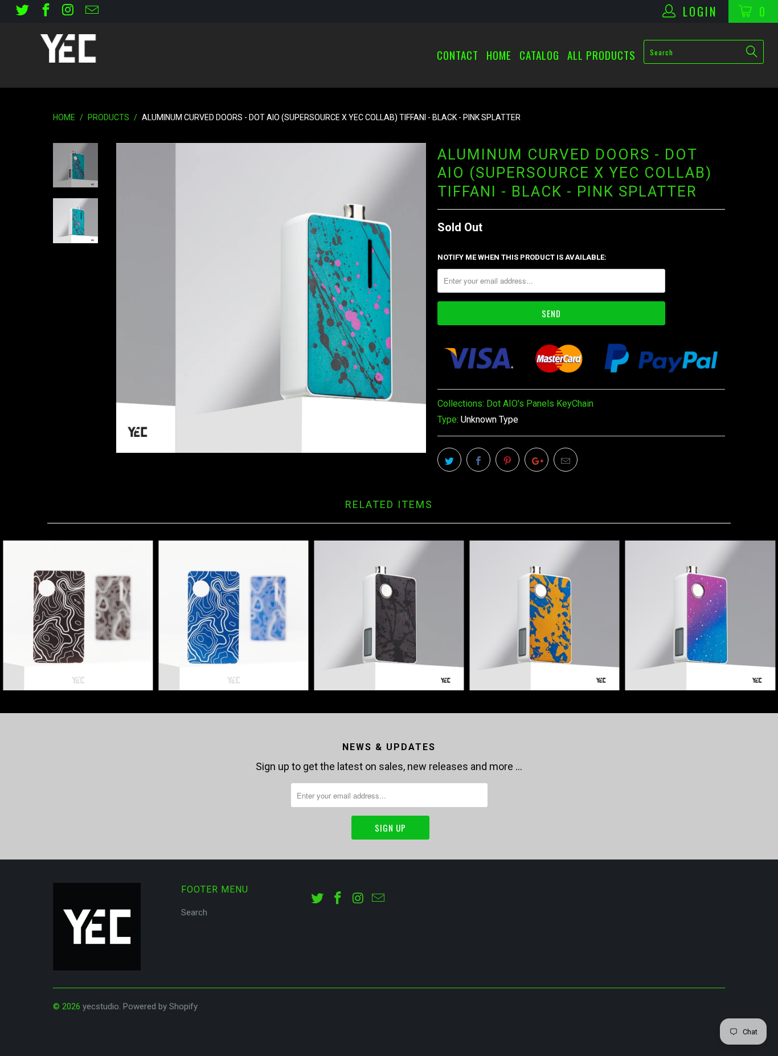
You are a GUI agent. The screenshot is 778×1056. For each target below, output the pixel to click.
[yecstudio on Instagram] (67, 11)
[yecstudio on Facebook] (44, 11)
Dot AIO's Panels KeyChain (539, 403)
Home (498, 55)
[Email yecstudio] (90, 11)
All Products (601, 55)
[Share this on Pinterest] (507, 460)
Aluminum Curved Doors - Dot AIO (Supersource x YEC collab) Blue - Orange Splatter (545, 615)
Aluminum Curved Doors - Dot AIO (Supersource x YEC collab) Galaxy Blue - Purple (700, 615)
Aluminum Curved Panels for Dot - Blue (233, 615)
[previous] (133, 298)
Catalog (539, 55)
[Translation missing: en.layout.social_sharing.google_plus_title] (536, 460)
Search (194, 912)
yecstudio (101, 1006)
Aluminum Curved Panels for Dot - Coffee (78, 615)
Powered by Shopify (160, 1006)
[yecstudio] (68, 48)
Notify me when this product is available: (522, 257)
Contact (457, 55)
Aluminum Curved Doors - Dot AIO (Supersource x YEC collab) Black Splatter (389, 615)
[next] (409, 298)
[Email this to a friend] (566, 460)
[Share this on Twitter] (449, 460)
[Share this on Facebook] (478, 460)
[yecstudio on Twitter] (21, 11)
